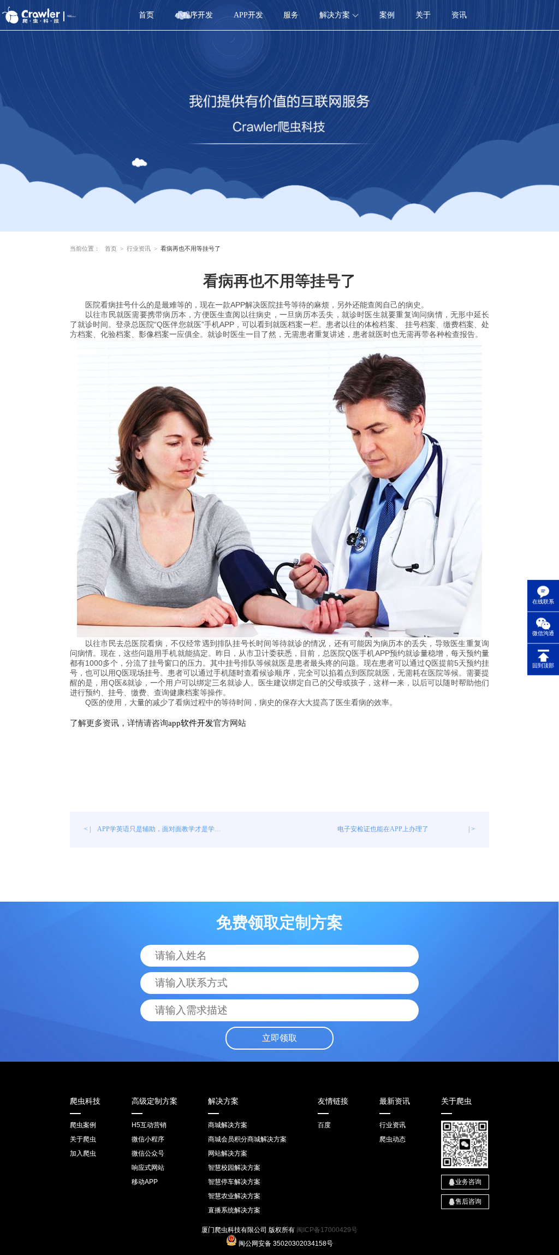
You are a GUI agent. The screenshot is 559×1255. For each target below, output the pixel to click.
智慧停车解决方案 (234, 1182)
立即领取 (279, 1038)
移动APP (145, 1182)
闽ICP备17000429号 (327, 1230)
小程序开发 (194, 14)
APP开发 (248, 14)
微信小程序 (148, 1139)
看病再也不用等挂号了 (190, 248)
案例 (387, 14)
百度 (324, 1125)
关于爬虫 (83, 1139)
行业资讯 (139, 248)
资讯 (459, 14)
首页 (146, 14)
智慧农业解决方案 (234, 1196)
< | (156, 829)
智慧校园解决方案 (234, 1167)
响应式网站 (148, 1167)
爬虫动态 (392, 1139)
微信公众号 (148, 1153)
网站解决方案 (227, 1153)
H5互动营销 (149, 1125)
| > (406, 829)
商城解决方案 (227, 1125)
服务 (291, 14)
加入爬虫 (83, 1153)
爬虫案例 (83, 1125)
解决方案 (335, 14)
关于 (423, 14)
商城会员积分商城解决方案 (247, 1139)
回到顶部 (543, 665)
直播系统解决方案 (234, 1210)
